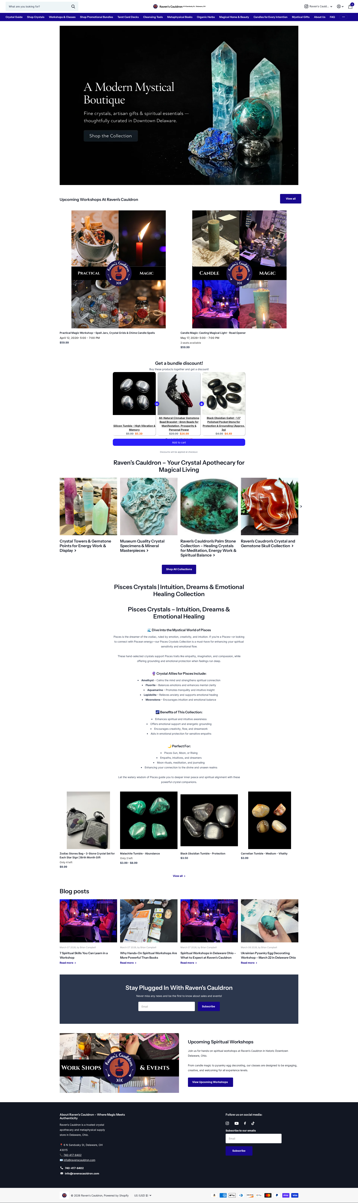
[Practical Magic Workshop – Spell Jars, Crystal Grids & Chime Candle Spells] (119, 269)
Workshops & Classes (62, 17)
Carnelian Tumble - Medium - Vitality (264, 853)
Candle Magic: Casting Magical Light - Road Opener (213, 332)
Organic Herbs (206, 17)
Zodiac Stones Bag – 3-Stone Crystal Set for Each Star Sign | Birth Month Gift (87, 855)
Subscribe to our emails (241, 1130)
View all (291, 198)
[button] (301, 506)
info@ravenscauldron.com (79, 1160)
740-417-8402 (72, 1155)
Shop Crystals (35, 17)
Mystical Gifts (301, 17)
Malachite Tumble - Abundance (140, 853)
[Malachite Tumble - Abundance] (149, 820)
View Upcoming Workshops (210, 1082)
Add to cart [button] (179, 445)
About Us (319, 17)
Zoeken (73, 6)
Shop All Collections (179, 569)
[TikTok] (253, 1123)
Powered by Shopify (116, 1195)
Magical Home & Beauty (234, 17)
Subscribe (209, 1006)
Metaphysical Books (179, 17)
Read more (67, 962)
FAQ (332, 17)
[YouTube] (236, 1123)
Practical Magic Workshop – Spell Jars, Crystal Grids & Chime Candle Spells (107, 332)
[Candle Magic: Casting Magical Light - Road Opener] (239, 269)
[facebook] (245, 1123)
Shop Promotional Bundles (96, 17)
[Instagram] (227, 1123)
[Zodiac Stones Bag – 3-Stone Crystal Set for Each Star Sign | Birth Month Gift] (88, 820)
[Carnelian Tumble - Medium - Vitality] (269, 820)
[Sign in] (340, 6)
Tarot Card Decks (128, 17)
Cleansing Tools (153, 17)
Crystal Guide (14, 17)
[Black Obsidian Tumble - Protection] (209, 820)
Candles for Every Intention (271, 17)
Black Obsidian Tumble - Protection (202, 853)
